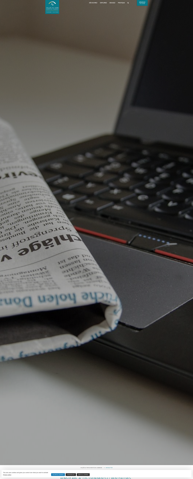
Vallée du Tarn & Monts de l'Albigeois (91, 467)
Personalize (70, 474)
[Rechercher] (128, 3)
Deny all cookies (83, 474)
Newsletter (109, 467)
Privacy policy (7, 475)
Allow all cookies (58, 474)
